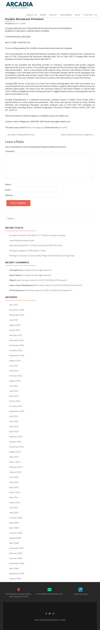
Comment (10, 151)
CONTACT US (90, 15)
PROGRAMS (66, 15)
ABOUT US (31, 15)
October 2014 (15, 406)
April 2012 (14, 487)
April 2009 (14, 528)
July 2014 (13, 416)
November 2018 (16, 309)
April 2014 (14, 431)
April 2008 (14, 543)
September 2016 (16, 355)
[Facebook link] (46, 613)
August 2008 (15, 538)
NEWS (43, 15)
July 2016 (13, 365)
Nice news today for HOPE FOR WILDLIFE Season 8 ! (44, 280)
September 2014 (16, 411)
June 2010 (13, 512)
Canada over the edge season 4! (37, 270)
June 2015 (13, 391)
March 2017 (14, 330)
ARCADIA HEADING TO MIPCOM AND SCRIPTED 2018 (35, 245)
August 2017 (15, 325)
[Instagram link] (53, 613)
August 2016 (15, 360)
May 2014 (13, 426)
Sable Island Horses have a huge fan (78, 134)
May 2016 (13, 370)
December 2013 (16, 446)
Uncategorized (38, 127)
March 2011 (14, 502)
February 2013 (15, 467)
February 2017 (15, 335)
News (29, 127)
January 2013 (15, 472)
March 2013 (14, 462)
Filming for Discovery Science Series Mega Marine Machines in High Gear (42, 255)
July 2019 (13, 304)
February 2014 (15, 436)
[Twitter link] (50, 613)
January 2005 (15, 578)
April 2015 (14, 396)
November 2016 (16, 345)
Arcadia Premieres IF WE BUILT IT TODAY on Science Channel (37, 235)
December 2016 (16, 340)
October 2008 (15, 533)
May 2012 (13, 482)
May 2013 (13, 457)
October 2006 (15, 558)
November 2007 (16, 548)
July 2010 (13, 507)
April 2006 (14, 568)
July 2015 (13, 386)
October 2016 (15, 350)
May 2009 (13, 522)
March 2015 (14, 401)
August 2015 (15, 380)
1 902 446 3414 (80, 594)
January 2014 (15, 441)
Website (9, 195)
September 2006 (16, 563)
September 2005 (16, 573)
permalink (62, 127)
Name (8, 184)
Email (8, 190)
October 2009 (15, 517)
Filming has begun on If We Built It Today (27, 250)
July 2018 (13, 320)
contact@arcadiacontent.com (49, 593)
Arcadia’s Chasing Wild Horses (20, 134)
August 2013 (15, 451)
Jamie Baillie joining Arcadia (21, 240)
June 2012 (13, 477)
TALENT (53, 15)
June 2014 (13, 421)
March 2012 (14, 492)
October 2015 (15, 375)
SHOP (77, 15)
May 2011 (13, 497)
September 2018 (16, 315)
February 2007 (15, 553)
